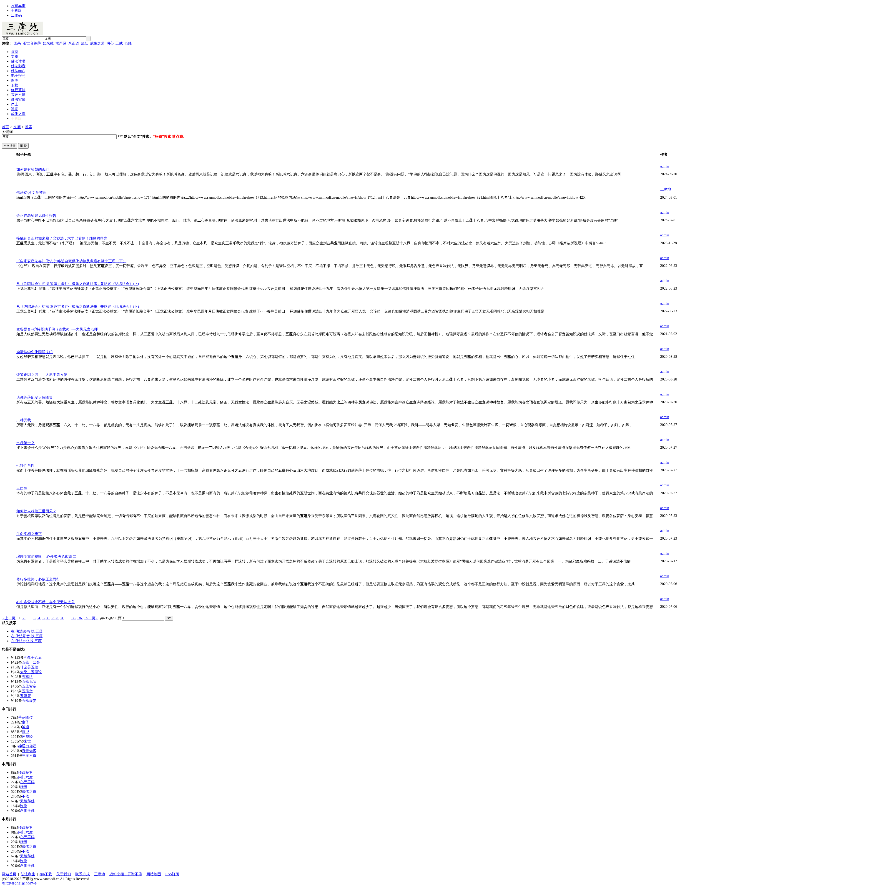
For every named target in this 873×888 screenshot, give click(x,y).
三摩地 (665, 189)
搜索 (28, 127)
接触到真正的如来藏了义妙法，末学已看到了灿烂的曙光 (61, 238)
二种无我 (23, 420)
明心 (110, 43)
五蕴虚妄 (29, 701)
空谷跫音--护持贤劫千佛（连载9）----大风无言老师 (57, 329)
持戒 (25, 732)
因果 (17, 43)
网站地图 (153, 874)
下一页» (91, 618)
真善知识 (29, 751)
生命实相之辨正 (29, 534)
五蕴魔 (25, 696)
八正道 (73, 43)
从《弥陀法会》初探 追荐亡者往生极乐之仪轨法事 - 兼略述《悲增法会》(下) (77, 306)
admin (664, 166)
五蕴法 (27, 677)
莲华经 (27, 736)
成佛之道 (97, 43)
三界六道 (29, 756)
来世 (27, 741)
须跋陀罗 (25, 772)
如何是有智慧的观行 (32, 169)
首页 (5, 127)
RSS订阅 (172, 874)
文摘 (17, 127)
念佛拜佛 (27, 811)
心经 (128, 43)
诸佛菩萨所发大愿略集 (34, 397)
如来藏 (48, 43)
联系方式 (82, 874)
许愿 (23, 806)
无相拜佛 (27, 801)
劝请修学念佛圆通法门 (34, 352)
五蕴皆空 (29, 686)
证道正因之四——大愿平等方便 (41, 375)
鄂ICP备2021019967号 (19, 883)
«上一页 (9, 618)
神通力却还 (27, 746)
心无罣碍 (27, 782)
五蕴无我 (29, 681)
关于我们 (63, 874)
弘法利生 (28, 874)
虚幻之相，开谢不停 (125, 874)
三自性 (21, 488)
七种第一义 (25, 443)
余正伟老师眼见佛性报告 (36, 216)
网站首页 (9, 874)
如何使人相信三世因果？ (36, 511)
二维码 (16, 15)
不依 (25, 796)
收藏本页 (18, 6)
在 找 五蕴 (27, 631)
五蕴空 (27, 691)
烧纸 (84, 43)
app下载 (46, 874)
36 (80, 618)
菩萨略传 (25, 717)
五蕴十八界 (33, 658)
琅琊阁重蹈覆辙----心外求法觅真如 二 (46, 556)
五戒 (119, 43)
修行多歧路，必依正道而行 (38, 579)
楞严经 (60, 43)
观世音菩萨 (32, 43)
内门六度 (25, 777)
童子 (25, 722)
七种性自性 (25, 466)
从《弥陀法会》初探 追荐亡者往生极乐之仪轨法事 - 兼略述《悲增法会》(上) (77, 284)
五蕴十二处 (31, 662)
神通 (25, 727)
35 (73, 618)
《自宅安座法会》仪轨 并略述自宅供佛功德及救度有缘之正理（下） (71, 261)
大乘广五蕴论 (31, 672)
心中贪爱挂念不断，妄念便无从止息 (45, 602)
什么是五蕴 (29, 667)
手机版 (16, 11)
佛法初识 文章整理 (31, 193)
